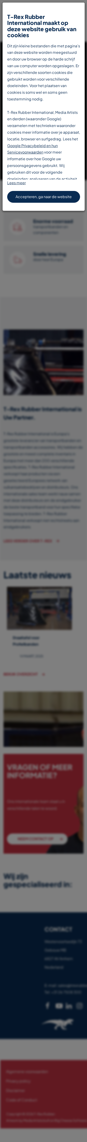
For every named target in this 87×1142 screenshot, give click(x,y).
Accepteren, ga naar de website (44, 196)
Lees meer (16, 182)
